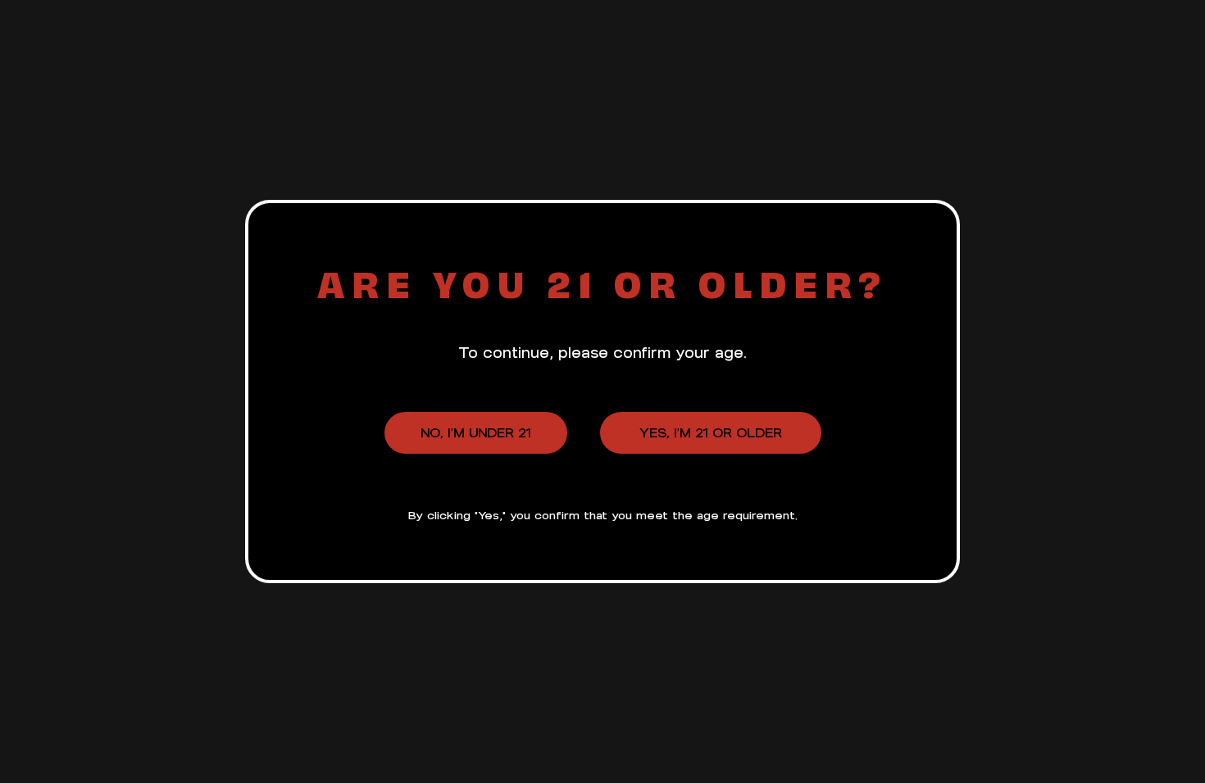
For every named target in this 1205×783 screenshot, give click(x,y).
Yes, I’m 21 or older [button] (710, 433)
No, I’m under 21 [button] (476, 433)
